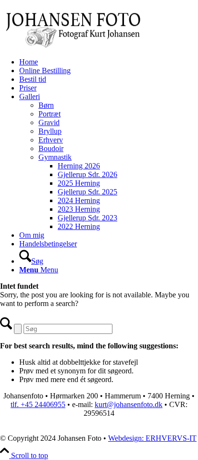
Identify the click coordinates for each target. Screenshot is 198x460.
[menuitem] (108, 62)
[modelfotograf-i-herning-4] (72, 45)
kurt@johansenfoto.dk (128, 404)
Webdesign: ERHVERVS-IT (152, 438)
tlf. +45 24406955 (38, 404)
